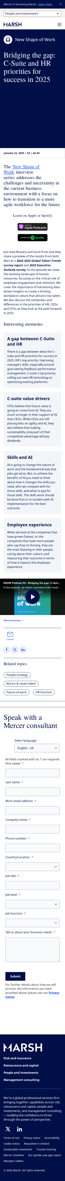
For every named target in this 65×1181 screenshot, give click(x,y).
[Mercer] (16, 24)
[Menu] (59, 24)
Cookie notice (12, 1144)
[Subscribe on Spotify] (32, 237)
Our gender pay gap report (44, 1155)
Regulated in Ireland (36, 1144)
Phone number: (16, 838)
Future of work (16, 692)
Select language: (25, 741)
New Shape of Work (22, 169)
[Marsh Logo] (23, 1048)
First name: (13, 763)
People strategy (17, 675)
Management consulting (21, 1080)
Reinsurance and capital (21, 1065)
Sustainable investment (18, 1149)
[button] (61, 4)
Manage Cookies (13, 1161)
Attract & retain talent (21, 684)
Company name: (16, 820)
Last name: (12, 782)
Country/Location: (17, 857)
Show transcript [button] (12, 620)
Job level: (11, 895)
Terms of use (11, 1138)
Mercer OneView (14, 1155)
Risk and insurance (17, 1058)
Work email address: (19, 801)
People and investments (21, 1073)
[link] (6, 649)
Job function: (14, 913)
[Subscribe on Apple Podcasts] (33, 227)
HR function (44, 692)
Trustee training (46, 1149)
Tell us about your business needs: (29, 932)
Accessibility (52, 1138)
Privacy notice (32, 1138)
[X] (8, 1129)
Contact (10, 639)
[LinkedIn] (19, 1129)
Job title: (11, 876)
